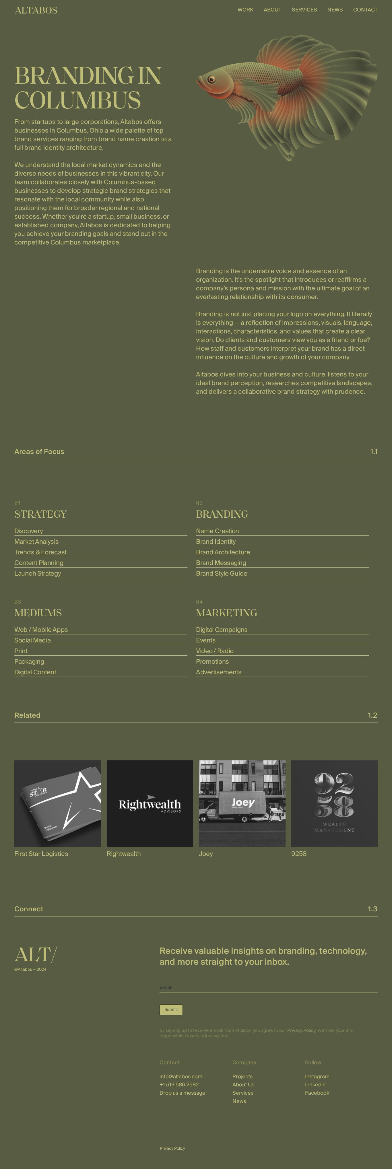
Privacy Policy (301, 1030)
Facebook (317, 1093)
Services (242, 1093)
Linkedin (315, 1084)
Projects (242, 1076)
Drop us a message (182, 1093)
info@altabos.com (181, 1076)
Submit (171, 1009)
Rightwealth (124, 853)
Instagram (317, 1076)
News (239, 1101)
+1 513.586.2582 (179, 1084)
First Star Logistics (41, 853)
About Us (243, 1084)
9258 (299, 853)
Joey (206, 853)
